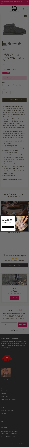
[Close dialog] (27, 217)
